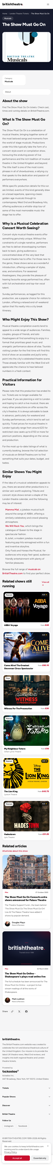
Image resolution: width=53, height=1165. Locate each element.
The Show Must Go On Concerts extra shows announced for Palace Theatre (26, 899)
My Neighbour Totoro (14, 748)
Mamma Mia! (12, 509)
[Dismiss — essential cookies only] (48, 1146)
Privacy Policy (10, 1152)
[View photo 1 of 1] (26, 47)
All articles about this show (15, 851)
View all (45, 583)
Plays (8, 678)
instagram (8, 1126)
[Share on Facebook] (26, 1011)
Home (4, 14)
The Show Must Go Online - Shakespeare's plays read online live (25, 975)
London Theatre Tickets (19, 14)
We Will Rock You (14, 526)
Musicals (7, 18)
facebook (22, 1126)
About (8, 92)
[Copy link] (12, 1011)
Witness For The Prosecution (18, 708)
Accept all (17, 1158)
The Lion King (11, 791)
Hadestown (9, 834)
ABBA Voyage (11, 625)
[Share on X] (19, 1011)
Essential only (40, 1158)
